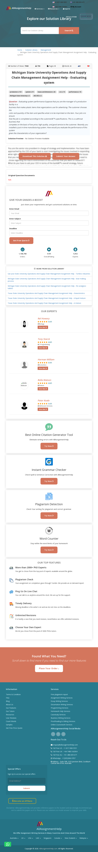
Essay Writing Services (59, 701)
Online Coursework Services (61, 725)
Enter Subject (15, 219)
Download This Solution (34, 156)
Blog (8, 701)
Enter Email (14, 209)
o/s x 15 (62, 92)
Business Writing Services (60, 718)
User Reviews (11, 718)
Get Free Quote (20, 240)
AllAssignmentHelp (21, 8)
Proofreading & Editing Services (63, 721)
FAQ (7, 698)
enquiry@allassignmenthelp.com (65, 745)
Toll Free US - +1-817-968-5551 (64, 748)
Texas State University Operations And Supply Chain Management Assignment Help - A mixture (44, 303)
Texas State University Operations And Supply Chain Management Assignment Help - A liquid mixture (47, 298)
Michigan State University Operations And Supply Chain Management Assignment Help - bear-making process (47, 279)
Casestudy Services (58, 714)
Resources (10, 714)
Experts (67, 9)
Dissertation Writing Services (62, 704)
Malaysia (83, 838)
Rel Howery (43, 318)
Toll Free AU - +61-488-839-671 (64, 755)
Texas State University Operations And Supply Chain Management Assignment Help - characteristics (46, 293)
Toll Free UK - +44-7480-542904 (64, 751)
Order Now (86, 16)
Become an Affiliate (23, 801)
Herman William (46, 359)
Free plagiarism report (59, 694)
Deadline (13, 228)
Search (68, 30)
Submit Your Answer (65, 156)
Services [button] (39, 9)
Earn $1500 (72, 17)
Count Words (11, 721)
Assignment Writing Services (62, 698)
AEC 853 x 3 (37, 96)
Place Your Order (48, 668)
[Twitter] (58, 734)
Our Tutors (10, 711)
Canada (57, 838)
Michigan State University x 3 (20, 96)
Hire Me (42, 327)
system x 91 (30, 92)
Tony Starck (44, 339)
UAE (38, 838)
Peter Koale (43, 400)
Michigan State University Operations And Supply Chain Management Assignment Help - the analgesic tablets (47, 287)
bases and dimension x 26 (46, 92)
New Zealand (70, 838)
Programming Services (59, 708)
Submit (26, 788)
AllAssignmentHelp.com (48, 848)
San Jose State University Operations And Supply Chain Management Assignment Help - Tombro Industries (49, 274)
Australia (13, 838)
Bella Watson (44, 380)
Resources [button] (54, 9)
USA (30, 838)
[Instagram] (63, 734)
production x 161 (16, 92)
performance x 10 (75, 92)
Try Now (48, 446)
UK (22, 838)
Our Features (11, 708)
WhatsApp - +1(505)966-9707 (63, 758)
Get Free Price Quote (14, 728)
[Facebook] (53, 734)
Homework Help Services (60, 711)
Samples (9, 725)
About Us (9, 704)
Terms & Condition (13, 694)
